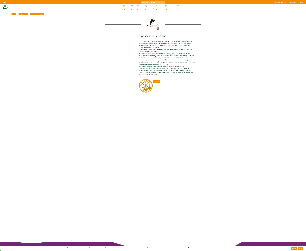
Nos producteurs (23, 14)
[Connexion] (0, 250)
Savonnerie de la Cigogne (36, 14)
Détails (300, 248)
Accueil (14, 14)
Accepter (294, 248)
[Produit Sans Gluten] (146, 85)
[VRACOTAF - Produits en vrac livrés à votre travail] (4, 7)
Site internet (157, 81)
